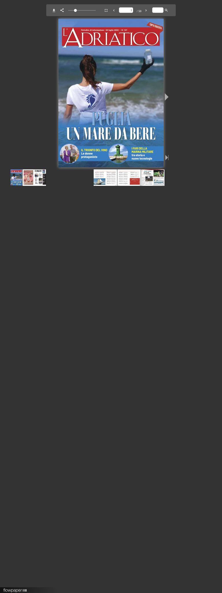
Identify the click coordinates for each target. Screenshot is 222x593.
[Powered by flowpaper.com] (15, 588)
